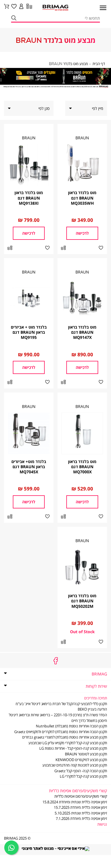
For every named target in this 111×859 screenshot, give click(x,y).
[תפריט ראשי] (101, 9)
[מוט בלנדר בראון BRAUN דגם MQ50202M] (82, 567)
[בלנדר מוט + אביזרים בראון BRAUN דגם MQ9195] (29, 299)
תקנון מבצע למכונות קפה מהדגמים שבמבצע (74, 765)
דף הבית (98, 64)
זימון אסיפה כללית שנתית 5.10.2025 (81, 813)
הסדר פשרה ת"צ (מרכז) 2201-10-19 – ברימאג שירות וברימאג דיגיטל (58, 715)
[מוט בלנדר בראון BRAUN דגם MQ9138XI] (29, 165)
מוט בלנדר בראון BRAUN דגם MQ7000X (82, 466)
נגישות (102, 824)
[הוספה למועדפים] (101, 248)
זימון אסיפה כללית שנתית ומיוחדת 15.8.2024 (74, 802)
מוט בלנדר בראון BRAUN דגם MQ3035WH (82, 198)
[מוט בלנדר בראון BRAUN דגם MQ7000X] (82, 433)
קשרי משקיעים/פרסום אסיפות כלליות (80, 796)
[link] (21, 6)
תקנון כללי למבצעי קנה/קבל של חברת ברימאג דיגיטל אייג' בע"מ (61, 703)
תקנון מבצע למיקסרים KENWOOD (81, 759)
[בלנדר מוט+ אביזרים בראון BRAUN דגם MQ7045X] (29, 433)
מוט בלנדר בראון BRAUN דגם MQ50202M (82, 601)
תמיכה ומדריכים (95, 698)
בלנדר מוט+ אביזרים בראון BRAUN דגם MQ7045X (28, 466)
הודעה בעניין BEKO (92, 709)
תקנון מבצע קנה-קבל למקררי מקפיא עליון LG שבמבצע (67, 743)
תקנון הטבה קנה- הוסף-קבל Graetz (80, 771)
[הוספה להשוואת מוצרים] (63, 248)
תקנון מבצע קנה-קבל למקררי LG (83, 776)
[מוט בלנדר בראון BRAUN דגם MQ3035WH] (82, 165)
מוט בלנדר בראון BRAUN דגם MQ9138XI (29, 198)
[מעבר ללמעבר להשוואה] (28, 6)
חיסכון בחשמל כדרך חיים (89, 720)
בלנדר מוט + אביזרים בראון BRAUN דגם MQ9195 (29, 332)
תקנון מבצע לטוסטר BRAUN (86, 754)
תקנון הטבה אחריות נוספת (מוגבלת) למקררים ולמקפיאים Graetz (60, 731)
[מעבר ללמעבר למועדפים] (14, 6)
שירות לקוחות (96, 686)
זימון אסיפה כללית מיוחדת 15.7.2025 (80, 807)
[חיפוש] (13, 18)
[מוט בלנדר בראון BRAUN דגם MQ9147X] (82, 299)
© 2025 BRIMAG (17, 838)
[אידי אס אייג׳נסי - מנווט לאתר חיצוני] (55, 848)
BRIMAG (99, 674)
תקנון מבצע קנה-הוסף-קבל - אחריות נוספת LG (73, 748)
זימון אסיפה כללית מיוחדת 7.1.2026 (81, 818)
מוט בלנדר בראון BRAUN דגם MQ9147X (82, 332)
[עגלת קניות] (6, 6)
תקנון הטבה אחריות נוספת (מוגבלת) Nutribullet (71, 726)
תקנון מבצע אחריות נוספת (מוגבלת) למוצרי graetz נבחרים (64, 737)
